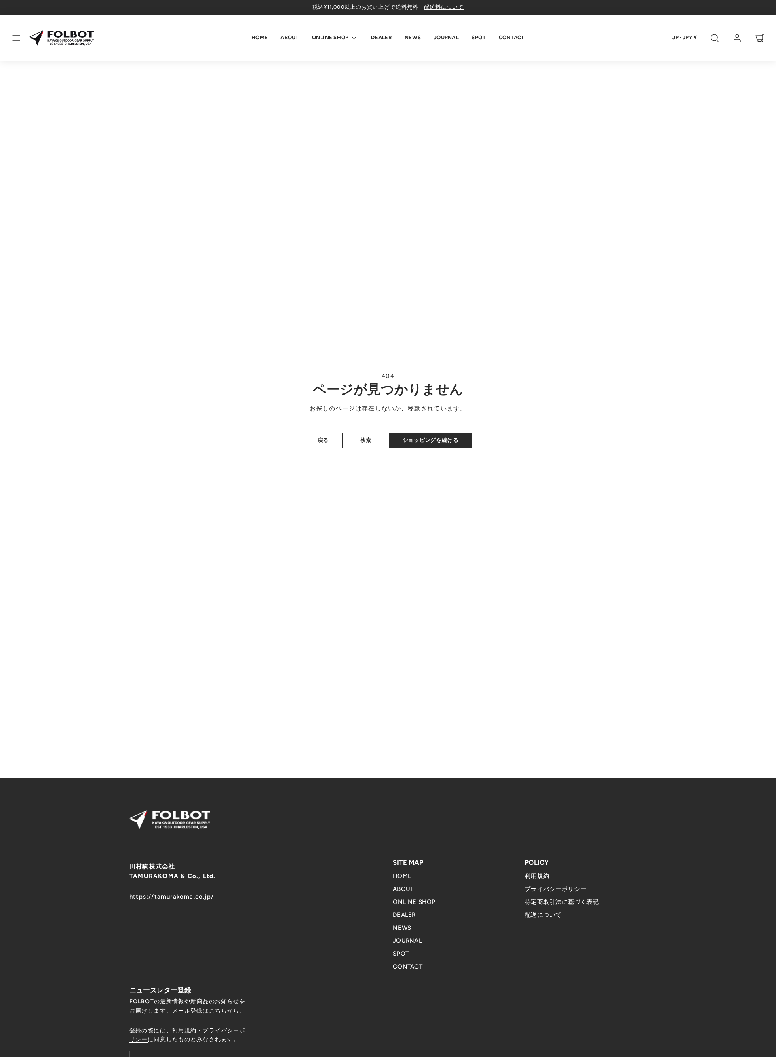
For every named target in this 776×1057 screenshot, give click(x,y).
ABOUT (289, 37)
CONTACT (512, 37)
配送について (543, 914)
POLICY (537, 862)
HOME (259, 37)
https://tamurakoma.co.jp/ (171, 896)
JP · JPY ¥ (684, 37)
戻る (323, 440)
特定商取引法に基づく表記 (562, 902)
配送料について (444, 7)
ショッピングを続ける (431, 440)
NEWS (413, 37)
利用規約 (537, 876)
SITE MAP (408, 862)
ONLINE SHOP (330, 37)
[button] (16, 38)
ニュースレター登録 (160, 990)
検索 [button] (365, 440)
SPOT (479, 37)
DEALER (381, 37)
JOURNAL (446, 37)
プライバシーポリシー (555, 889)
